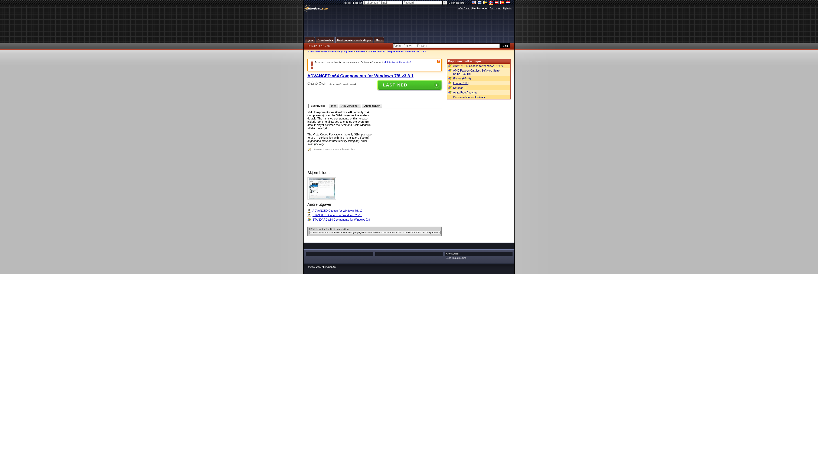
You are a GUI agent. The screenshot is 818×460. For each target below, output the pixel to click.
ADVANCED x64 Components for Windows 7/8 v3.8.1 (397, 51)
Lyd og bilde (346, 51)
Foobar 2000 (460, 83)
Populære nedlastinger (464, 61)
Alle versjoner (350, 105)
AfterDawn (464, 8)
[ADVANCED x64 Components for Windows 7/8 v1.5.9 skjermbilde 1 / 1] (322, 198)
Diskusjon (495, 8)
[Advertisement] (409, 22)
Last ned (395, 85)
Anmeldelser (372, 105)
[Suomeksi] (480, 3)
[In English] (474, 3)
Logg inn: (358, 2)
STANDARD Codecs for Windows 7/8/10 (337, 215)
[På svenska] (485, 3)
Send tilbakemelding (456, 258)
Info (333, 105)
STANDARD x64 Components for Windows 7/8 (341, 219)
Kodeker (360, 51)
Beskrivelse (318, 105)
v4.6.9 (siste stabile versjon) (397, 62)
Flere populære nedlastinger (469, 97)
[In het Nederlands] (508, 3)
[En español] (502, 3)
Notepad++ (460, 87)
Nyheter (507, 8)
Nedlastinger (329, 51)
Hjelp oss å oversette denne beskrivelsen (334, 149)
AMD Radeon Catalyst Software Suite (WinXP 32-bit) (476, 72)
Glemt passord (456, 2)
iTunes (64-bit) (462, 78)
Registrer (346, 2)
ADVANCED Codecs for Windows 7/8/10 (337, 210)
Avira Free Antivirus (465, 92)
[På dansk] (497, 3)
